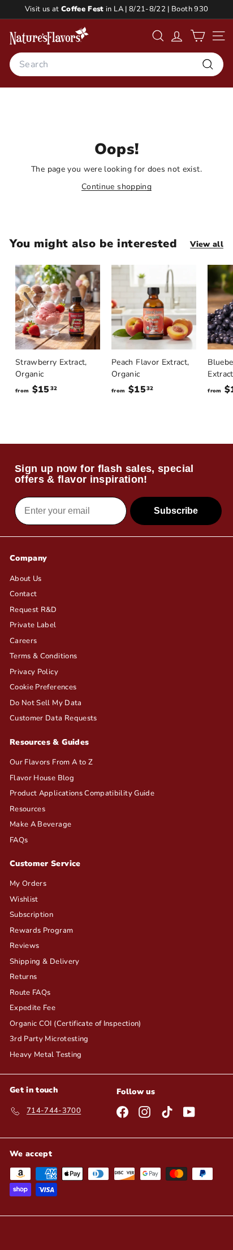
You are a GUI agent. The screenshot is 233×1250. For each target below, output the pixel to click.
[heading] (49, 36)
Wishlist (24, 899)
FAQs (19, 840)
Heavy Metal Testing (46, 1055)
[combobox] (116, 64)
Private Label (33, 625)
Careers (23, 641)
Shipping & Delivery (45, 961)
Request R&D (33, 610)
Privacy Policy (34, 672)
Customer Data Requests (53, 718)
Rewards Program (41, 930)
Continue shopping (116, 186)
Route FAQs (30, 992)
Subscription (31, 915)
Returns (23, 977)
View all (206, 244)
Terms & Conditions (43, 656)
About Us (26, 579)
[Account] (176, 36)
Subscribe (176, 510)
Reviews (24, 946)
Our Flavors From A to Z (51, 762)
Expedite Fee (32, 1008)
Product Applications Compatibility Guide (82, 793)
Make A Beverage (40, 824)
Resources (27, 809)
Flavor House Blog (42, 778)
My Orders (28, 884)
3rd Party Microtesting (49, 1039)
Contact (23, 594)
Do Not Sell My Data (46, 703)
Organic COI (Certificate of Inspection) (75, 1024)
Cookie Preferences (43, 687)
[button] (197, 36)
